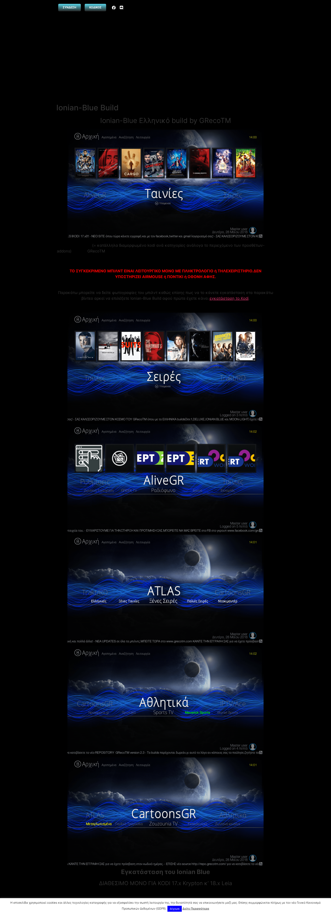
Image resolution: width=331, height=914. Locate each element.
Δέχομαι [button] (174, 908)
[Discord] (121, 7)
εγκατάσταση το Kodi (229, 298)
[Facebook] (114, 7)
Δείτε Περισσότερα (196, 908)
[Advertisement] (165, 74)
